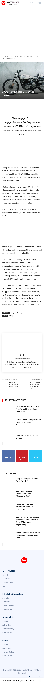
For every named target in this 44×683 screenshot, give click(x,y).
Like (8, 451)
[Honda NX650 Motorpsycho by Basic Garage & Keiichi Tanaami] (8, 422)
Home (4, 56)
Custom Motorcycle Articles (18, 56)
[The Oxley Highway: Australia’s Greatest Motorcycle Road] (8, 494)
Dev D (8, 95)
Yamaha (16, 316)
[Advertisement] (22, 29)
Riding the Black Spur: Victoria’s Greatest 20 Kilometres (25, 506)
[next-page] (7, 443)
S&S (10, 316)
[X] (40, 677)
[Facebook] (29, 677)
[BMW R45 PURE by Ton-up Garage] (8, 435)
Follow (22, 451)
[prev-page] (4, 443)
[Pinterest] (34, 677)
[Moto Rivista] (14, 2)
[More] (33, 322)
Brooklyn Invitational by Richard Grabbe (14, 384)
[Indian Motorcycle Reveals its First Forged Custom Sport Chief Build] (8, 409)
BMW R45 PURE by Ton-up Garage (27, 436)
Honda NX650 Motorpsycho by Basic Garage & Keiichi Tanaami (28, 422)
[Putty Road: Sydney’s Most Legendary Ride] (8, 481)
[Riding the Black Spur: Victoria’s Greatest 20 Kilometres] (8, 507)
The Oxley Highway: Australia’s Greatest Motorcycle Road (24, 493)
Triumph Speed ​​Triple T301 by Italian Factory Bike (35, 385)
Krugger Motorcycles (17, 313)
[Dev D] (22, 343)
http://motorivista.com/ (22, 359)
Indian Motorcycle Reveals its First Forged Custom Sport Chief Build (28, 409)
